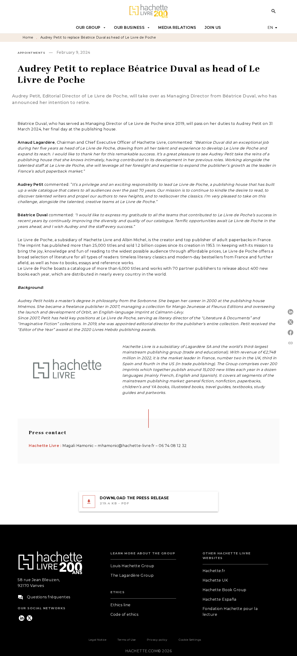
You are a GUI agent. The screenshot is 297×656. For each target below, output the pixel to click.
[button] (143, 566)
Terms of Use (126, 639)
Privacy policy (157, 639)
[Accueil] (148, 11)
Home (28, 37)
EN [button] (270, 27)
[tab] (91, 27)
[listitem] (22, 618)
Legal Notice (97, 639)
